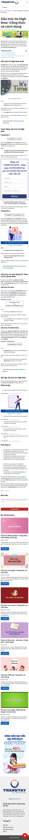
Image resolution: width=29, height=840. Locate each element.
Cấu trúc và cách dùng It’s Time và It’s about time (13, 55)
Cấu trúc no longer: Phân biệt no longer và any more (13, 711)
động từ (7, 293)
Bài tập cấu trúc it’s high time (8, 57)
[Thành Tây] (10, 2)
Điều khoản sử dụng (8, 829)
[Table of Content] (26, 51)
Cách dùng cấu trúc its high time (9, 54)
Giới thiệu (5, 825)
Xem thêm (5, 548)
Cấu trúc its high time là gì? (8, 52)
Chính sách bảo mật (8, 827)
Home (1, 10)
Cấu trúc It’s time (5, 290)
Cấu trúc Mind (9, 268)
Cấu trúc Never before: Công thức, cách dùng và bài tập (14, 536)
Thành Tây (21, 45)
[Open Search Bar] (27, 2)
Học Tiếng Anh (7, 10)
